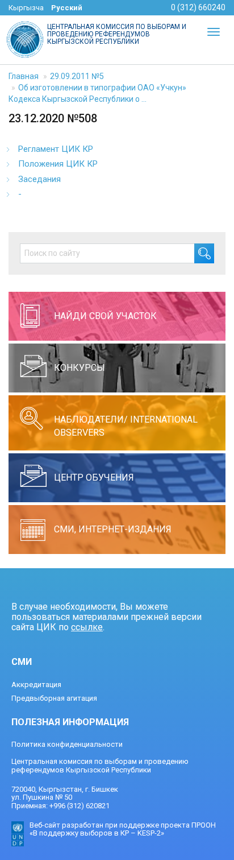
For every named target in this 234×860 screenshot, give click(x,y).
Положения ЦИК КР (58, 164)
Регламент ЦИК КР (55, 149)
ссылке (87, 627)
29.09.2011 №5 (77, 76)
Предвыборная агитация (54, 698)
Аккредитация (36, 684)
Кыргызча (26, 7)
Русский (66, 7)
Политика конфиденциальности (67, 744)
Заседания (39, 179)
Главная (24, 76)
